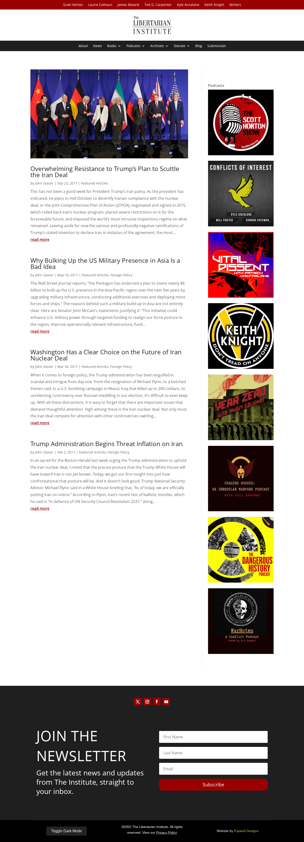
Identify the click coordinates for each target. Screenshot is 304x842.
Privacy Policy (166, 832)
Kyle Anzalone (188, 5)
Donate (179, 46)
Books (111, 46)
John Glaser (44, 183)
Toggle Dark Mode (66, 831)
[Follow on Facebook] (157, 702)
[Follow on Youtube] (166, 702)
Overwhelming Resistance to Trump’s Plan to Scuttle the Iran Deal (104, 171)
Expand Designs (246, 831)
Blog (198, 46)
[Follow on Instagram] (147, 702)
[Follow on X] (138, 702)
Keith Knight (214, 5)
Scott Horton (73, 5)
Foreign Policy (121, 275)
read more (39, 239)
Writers (235, 5)
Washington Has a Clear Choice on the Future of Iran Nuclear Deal (105, 355)
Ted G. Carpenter (158, 5)
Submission (216, 46)
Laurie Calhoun (100, 5)
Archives (157, 46)
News (97, 46)
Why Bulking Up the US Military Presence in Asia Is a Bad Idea (105, 263)
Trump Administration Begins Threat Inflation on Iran (106, 443)
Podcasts (133, 46)
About (83, 46)
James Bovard (128, 5)
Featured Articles (94, 183)
